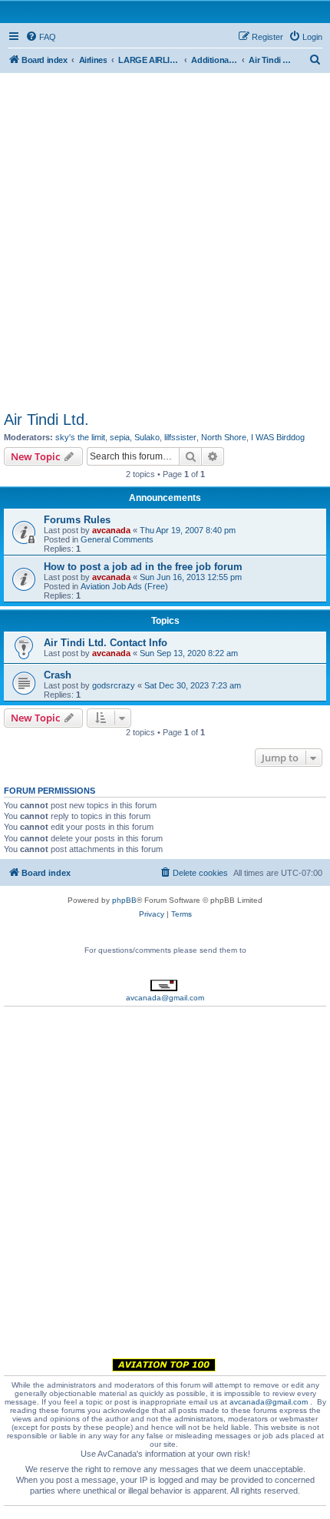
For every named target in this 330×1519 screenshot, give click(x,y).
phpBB (124, 900)
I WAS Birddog (278, 437)
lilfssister (180, 437)
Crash (57, 675)
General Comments (117, 539)
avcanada (111, 530)
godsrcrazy (113, 685)
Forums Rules (77, 520)
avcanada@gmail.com (165, 997)
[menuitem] (40, 37)
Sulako (147, 437)
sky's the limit (80, 437)
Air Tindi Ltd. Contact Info (105, 642)
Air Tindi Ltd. (46, 419)
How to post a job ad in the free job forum (143, 566)
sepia (120, 437)
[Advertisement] (165, 238)
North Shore (223, 437)
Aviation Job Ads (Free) (124, 586)
